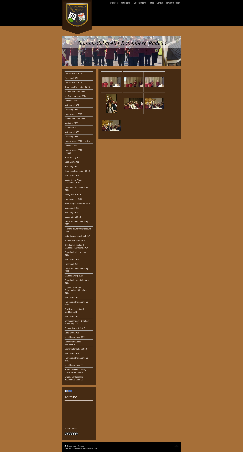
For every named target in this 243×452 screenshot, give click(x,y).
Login (176, 446)
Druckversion (72, 446)
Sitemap (81, 446)
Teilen (69, 391)
